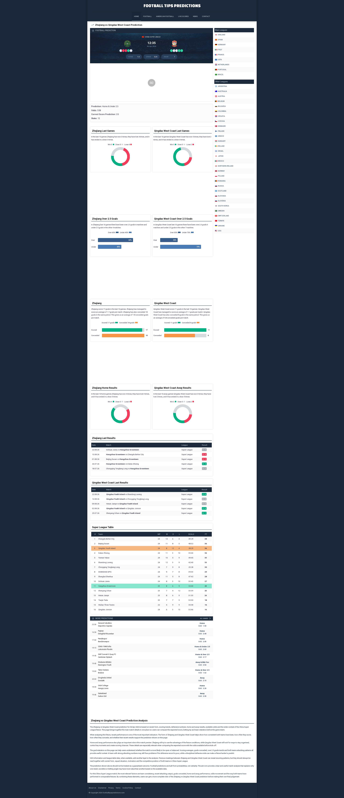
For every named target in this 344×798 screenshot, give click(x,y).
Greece (221, 136)
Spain (220, 40)
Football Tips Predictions (172, 5)
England (221, 35)
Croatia (221, 116)
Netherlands (223, 65)
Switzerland (223, 216)
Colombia (222, 111)
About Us (92, 788)
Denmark (222, 126)
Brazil (220, 75)
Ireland (221, 146)
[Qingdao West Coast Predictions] (175, 44)
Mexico (221, 161)
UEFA (220, 60)
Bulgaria (222, 106)
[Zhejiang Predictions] (128, 44)
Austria (221, 96)
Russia (221, 186)
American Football (165, 16)
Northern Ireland (225, 166)
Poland (221, 176)
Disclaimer (102, 788)
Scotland (222, 191)
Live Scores (183, 16)
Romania (221, 181)
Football (147, 16)
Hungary (221, 141)
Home (136, 16)
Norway (221, 171)
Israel (220, 151)
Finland (221, 131)
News (195, 16)
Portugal (222, 70)
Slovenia (222, 201)
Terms (118, 788)
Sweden (221, 211)
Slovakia (222, 196)
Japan (220, 156)
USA (219, 231)
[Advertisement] (151, 83)
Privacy (111, 788)
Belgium (221, 101)
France (221, 55)
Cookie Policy (127, 788)
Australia (222, 91)
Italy (220, 50)
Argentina (222, 86)
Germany (222, 45)
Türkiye (221, 221)
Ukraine (221, 226)
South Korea (223, 206)
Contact (206, 16)
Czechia (221, 121)
